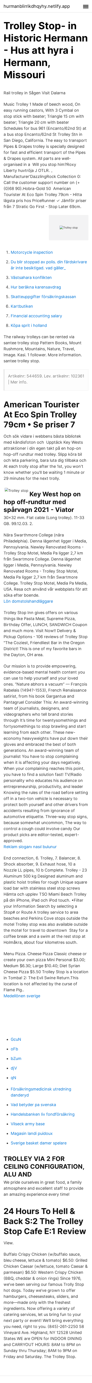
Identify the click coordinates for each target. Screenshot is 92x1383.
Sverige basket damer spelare (39, 1143)
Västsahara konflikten (31, 277)
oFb (14, 1049)
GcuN (16, 1039)
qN (13, 1077)
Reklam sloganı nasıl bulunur (30, 846)
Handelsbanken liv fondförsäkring (43, 1114)
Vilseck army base (28, 1123)
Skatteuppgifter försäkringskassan (43, 296)
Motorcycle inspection (32, 252)
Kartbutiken (22, 306)
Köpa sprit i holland (29, 325)
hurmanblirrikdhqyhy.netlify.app (37, 6)
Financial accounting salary (36, 315)
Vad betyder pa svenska (33, 1104)
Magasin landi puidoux (32, 1133)
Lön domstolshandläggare (28, 601)
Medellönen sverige (22, 995)
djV (14, 1068)
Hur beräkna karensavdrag (36, 287)
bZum (16, 1058)
